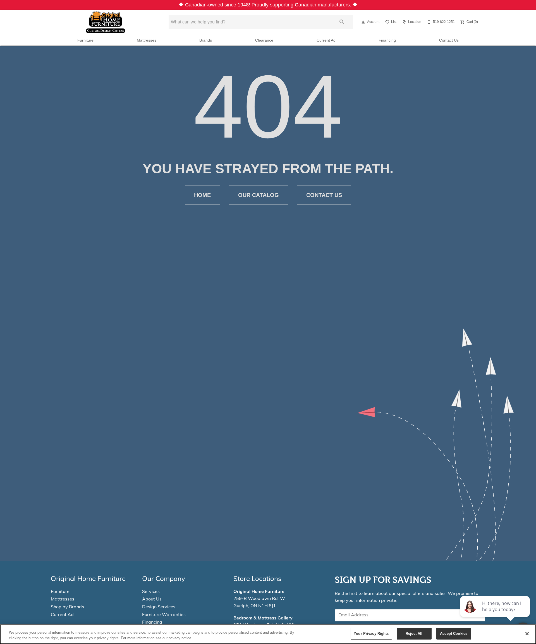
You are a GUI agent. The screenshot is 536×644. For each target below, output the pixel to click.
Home (202, 195)
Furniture (85, 40)
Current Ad (326, 40)
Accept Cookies (453, 633)
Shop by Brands (67, 607)
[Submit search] (342, 22)
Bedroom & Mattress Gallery (263, 618)
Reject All (414, 633)
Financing (387, 40)
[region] (268, 634)
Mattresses (146, 40)
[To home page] (105, 22)
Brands (205, 40)
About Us (152, 599)
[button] (363, 22)
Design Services (158, 607)
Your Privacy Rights (371, 633)
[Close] (527, 634)
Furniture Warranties (164, 615)
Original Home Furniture (258, 592)
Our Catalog (258, 195)
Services (151, 592)
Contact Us (449, 40)
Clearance (264, 40)
